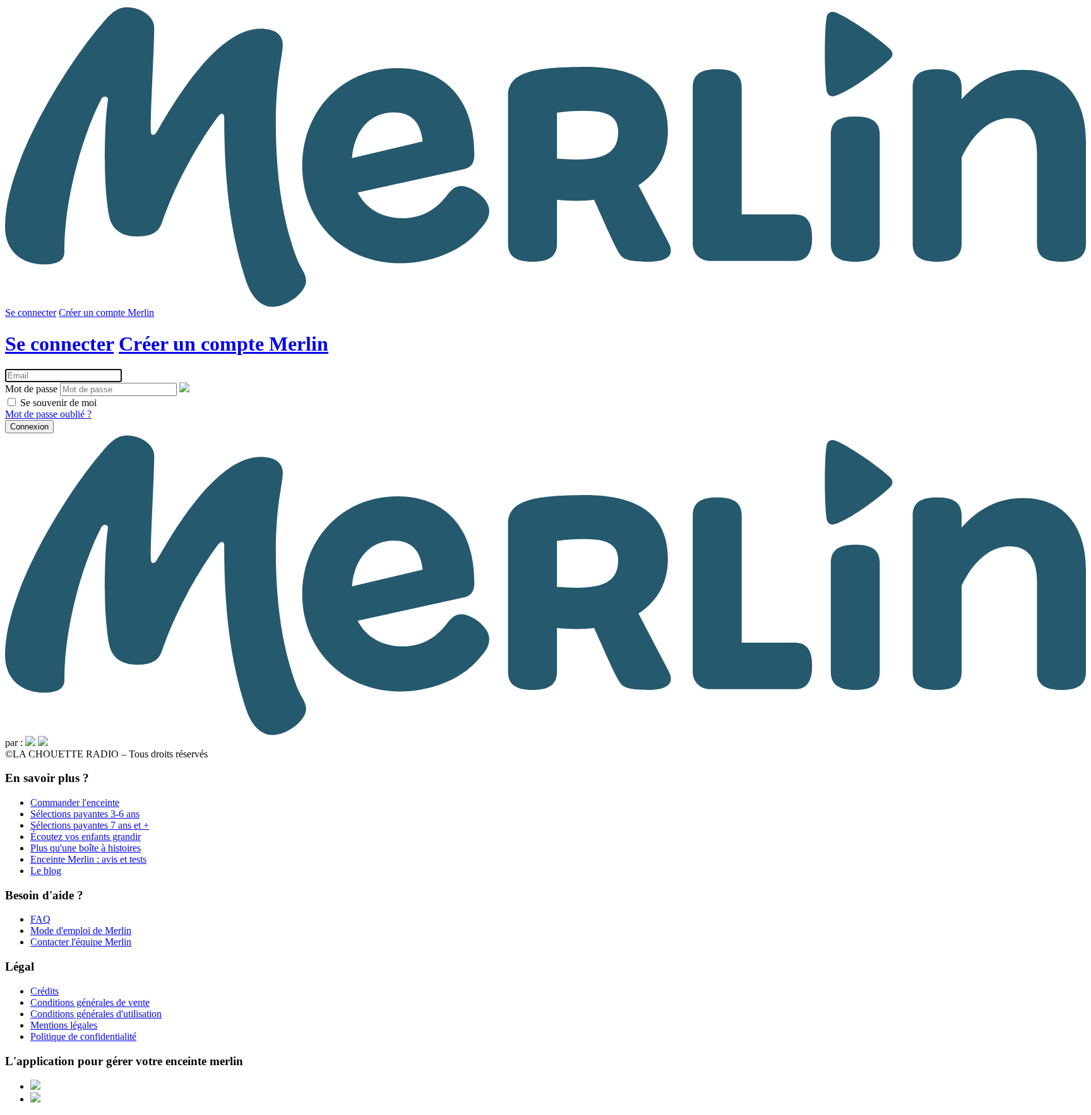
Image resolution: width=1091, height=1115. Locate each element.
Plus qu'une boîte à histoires (85, 848)
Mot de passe (31, 388)
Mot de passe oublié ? (48, 414)
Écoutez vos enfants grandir (85, 836)
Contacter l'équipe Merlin (80, 942)
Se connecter (30, 312)
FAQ (40, 919)
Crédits (44, 991)
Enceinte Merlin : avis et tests (88, 859)
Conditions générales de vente (90, 1002)
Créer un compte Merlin (106, 312)
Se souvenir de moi (57, 402)
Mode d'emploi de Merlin (80, 930)
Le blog (45, 870)
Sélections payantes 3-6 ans (85, 814)
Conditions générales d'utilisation (96, 1013)
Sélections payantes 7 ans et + (89, 825)
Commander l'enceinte (74, 802)
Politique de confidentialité (83, 1036)
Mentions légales (63, 1025)
